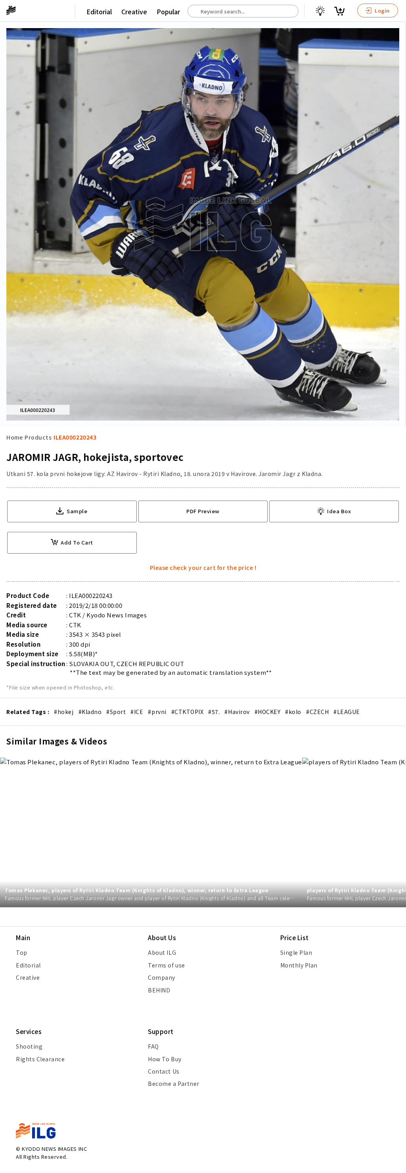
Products (38, 437)
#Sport (116, 712)
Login (381, 10)
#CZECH (317, 712)
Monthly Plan (299, 965)
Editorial (99, 11)
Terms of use (166, 965)
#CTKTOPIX (187, 712)
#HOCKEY (268, 712)
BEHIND (159, 990)
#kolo (293, 712)
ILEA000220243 (75, 437)
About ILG (162, 952)
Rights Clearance (40, 1059)
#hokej (63, 712)
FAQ (153, 1046)
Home (14, 437)
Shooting (29, 1046)
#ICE (136, 712)
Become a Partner (173, 1083)
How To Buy (164, 1059)
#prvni (157, 712)
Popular (168, 11)
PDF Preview (203, 511)
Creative (134, 11)
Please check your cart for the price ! (203, 567)
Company (161, 977)
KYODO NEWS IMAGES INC (54, 1148)
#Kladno (90, 712)
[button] (395, 586)
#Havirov (236, 712)
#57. (214, 712)
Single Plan (296, 952)
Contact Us (163, 1071)
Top (21, 952)
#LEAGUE (346, 712)
